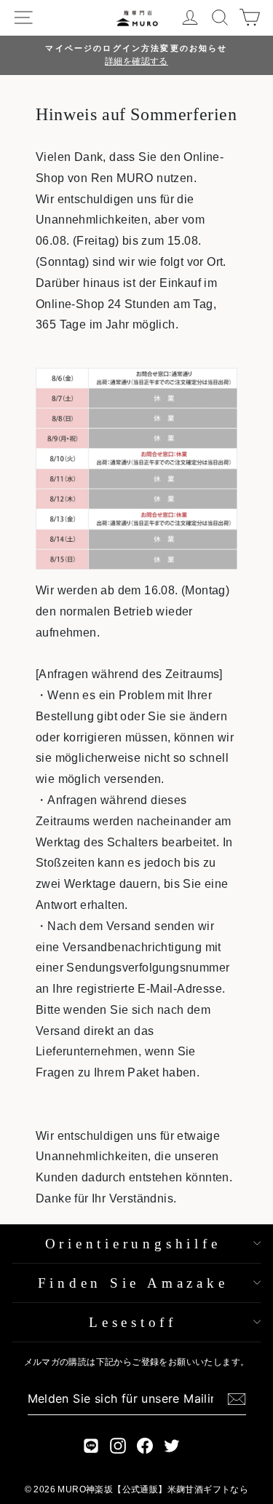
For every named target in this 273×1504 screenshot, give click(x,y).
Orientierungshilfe (133, 1243)
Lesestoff (133, 1322)
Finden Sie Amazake (133, 1283)
